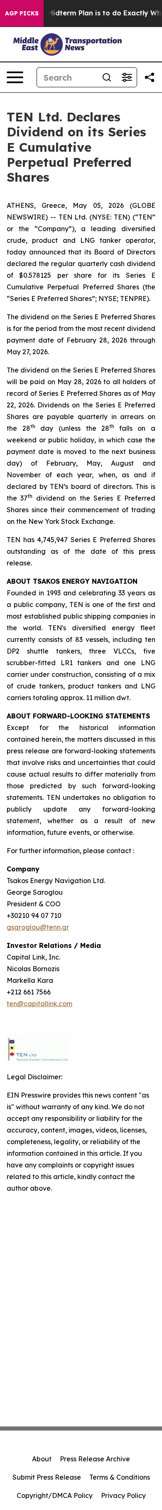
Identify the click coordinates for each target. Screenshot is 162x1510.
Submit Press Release (46, 1477)
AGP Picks (22, 13)
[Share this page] (149, 77)
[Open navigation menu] (15, 77)
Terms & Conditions (119, 1477)
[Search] (107, 77)
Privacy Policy (123, 1495)
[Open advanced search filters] (127, 77)
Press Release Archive (95, 1459)
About (42, 1459)
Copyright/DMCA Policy (55, 1495)
